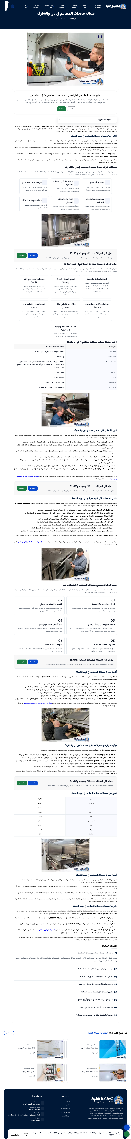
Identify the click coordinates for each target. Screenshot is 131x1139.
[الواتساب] (127, 1134)
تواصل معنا (66, 1105)
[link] (33, 255)
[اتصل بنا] (127, 1127)
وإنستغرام (41, 929)
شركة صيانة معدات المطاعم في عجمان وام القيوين (38, 703)
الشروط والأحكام (65, 1112)
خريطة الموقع (66, 1116)
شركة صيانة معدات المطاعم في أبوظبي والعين (30, 542)
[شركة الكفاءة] (115, 6)
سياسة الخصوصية (65, 1109)
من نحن (67, 1101)
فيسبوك (52, 929)
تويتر (47, 929)
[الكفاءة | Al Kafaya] (107, 1099)
